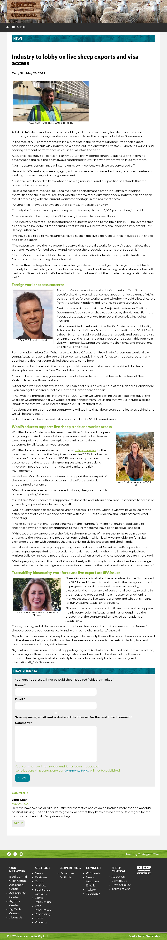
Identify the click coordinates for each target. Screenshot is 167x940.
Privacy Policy (121, 884)
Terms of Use (121, 889)
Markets (40, 885)
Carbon (40, 881)
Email (20, 699)
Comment (23, 723)
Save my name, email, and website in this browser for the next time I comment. (73, 717)
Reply (18, 823)
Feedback (93, 893)
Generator (153, 936)
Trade (39, 918)
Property (41, 922)
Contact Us (119, 880)
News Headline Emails (92, 881)
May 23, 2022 (20, 803)
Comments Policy (76, 770)
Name (20, 685)
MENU (21, 27)
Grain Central (18, 880)
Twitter (91, 889)
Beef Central (18, 876)
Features (41, 877)
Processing (43, 914)
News (39, 873)
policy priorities (85, 450)
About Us (16, 917)
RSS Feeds (93, 873)
